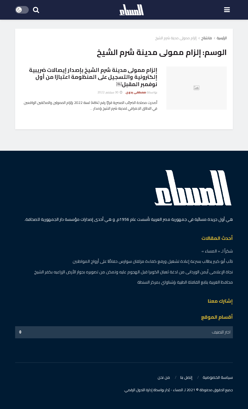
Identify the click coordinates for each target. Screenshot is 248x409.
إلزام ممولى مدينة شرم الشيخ (176, 37)
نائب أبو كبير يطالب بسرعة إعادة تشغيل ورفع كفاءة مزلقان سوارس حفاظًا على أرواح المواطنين (153, 261)
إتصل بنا (186, 377)
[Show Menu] (227, 10)
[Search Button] (36, 10)
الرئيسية (222, 37)
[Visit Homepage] (131, 10)
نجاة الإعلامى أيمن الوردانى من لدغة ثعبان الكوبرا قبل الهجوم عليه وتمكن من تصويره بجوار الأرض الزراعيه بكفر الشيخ (133, 272)
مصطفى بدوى (136, 92)
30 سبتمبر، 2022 (108, 92)
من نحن (164, 377)
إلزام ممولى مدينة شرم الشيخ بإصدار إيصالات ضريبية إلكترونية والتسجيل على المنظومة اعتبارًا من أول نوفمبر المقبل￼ (93, 77)
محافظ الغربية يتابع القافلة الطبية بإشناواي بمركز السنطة (185, 282)
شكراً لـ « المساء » (217, 251)
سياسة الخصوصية (218, 377)
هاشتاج (206, 37)
